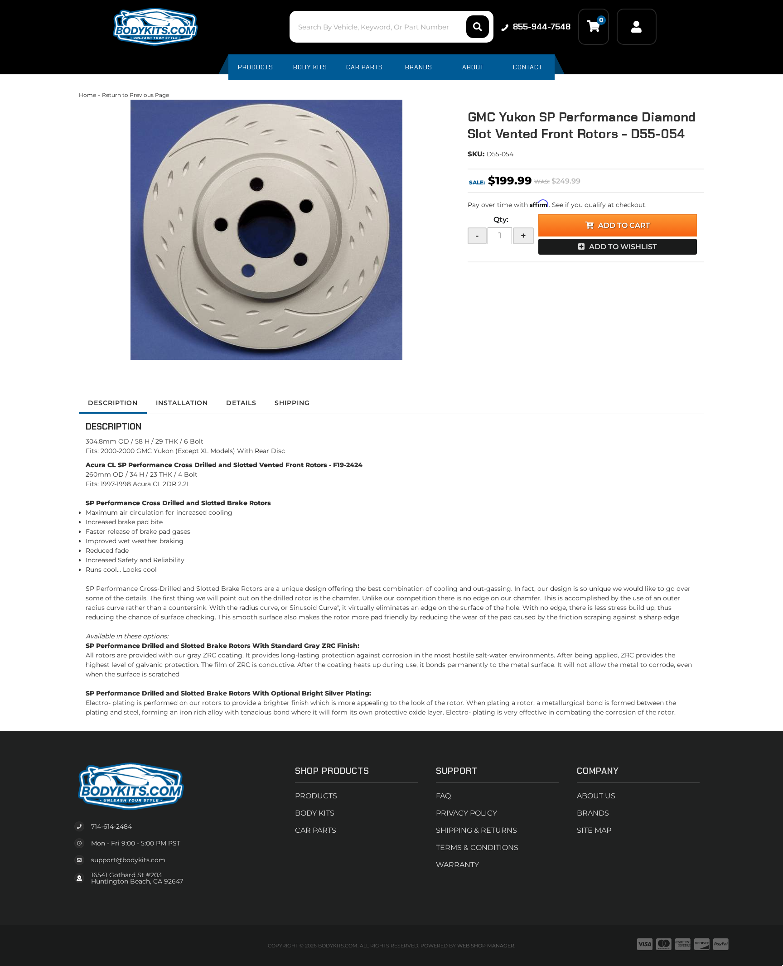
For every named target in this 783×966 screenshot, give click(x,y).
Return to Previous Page (135, 95)
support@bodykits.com (128, 860)
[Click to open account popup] (637, 27)
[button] (391, 27)
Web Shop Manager (485, 945)
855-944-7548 (541, 26)
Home (87, 95)
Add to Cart (624, 225)
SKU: (476, 154)
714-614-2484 (111, 826)
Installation (182, 403)
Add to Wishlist (623, 246)
